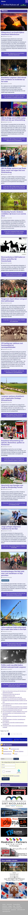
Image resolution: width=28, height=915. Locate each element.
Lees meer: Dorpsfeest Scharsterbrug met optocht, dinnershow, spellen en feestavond (14, 459)
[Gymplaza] (14, 822)
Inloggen (10, 906)
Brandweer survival (7, 751)
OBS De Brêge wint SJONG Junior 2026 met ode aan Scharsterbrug (13, 119)
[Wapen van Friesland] (14, 876)
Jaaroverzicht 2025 (6, 911)
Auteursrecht (9, 904)
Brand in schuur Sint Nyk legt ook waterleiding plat (14, 699)
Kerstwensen (13, 909)
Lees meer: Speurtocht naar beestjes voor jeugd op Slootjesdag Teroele (14, 503)
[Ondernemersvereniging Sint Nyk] (14, 801)
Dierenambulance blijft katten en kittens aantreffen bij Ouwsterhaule (13, 259)
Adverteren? (4, 906)
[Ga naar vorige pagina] (3, 734)
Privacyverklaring (16, 904)
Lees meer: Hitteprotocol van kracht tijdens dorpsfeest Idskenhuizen (14, 54)
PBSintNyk (18, 906)
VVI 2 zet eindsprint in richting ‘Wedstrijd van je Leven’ (15, 711)
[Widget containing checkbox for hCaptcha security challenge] (11, 771)
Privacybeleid (16, 775)
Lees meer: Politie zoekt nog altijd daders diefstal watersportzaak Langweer (14, 685)
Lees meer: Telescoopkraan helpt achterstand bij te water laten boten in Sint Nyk (14, 644)
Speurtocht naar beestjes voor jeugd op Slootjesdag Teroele (12, 486)
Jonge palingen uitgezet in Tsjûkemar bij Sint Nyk (11, 528)
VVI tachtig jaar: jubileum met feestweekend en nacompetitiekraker (12, 345)
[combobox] (7, 759)
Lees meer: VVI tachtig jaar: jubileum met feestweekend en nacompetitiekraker (14, 371)
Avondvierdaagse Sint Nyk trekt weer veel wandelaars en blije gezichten (12, 573)
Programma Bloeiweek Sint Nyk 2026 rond (12, 710)
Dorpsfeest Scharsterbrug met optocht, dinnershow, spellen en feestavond (12, 443)
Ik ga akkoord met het (11, 775)
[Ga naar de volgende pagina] (19, 734)
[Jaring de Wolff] (14, 852)
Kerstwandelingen (7, 753)
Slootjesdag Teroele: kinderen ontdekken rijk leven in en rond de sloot (13, 214)
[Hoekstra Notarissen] (14, 842)
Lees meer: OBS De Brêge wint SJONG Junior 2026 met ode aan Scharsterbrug (14, 139)
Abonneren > (5, 778)
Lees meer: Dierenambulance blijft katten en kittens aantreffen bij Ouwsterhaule (14, 274)
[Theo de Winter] (14, 812)
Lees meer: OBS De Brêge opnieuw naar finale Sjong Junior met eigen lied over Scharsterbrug (14, 187)
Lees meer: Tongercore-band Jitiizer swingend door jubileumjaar (14, 320)
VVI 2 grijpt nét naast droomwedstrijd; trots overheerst (15, 706)
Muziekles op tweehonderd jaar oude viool (12, 697)
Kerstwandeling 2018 (17, 907)
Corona (15, 753)
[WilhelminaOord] (14, 866)
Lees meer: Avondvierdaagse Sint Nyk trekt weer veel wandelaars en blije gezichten (14, 594)
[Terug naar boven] (25, 912)
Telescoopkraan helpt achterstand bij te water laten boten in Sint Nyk (13, 628)
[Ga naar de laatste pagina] (21, 734)
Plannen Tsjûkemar (19, 751)
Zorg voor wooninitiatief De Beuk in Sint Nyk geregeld (15, 708)
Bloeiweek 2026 (5, 580)
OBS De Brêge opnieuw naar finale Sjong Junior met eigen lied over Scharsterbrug (13, 170)
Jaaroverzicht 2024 (21, 909)
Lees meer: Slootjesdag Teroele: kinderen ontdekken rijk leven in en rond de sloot (14, 232)
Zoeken (16, 758)
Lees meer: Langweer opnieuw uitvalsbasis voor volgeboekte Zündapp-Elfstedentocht (14, 415)
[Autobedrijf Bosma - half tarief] (14, 790)
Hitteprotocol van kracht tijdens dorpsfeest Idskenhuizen (12, 33)
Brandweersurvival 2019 (7, 907)
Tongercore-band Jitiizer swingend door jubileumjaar (14, 300)
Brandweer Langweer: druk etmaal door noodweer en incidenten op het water (13, 79)
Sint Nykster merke (14, 749)
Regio (14, 906)
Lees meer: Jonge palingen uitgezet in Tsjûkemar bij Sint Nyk (14, 546)
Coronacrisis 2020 (6, 909)
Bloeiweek (5, 749)
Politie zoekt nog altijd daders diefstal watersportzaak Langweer (13, 666)
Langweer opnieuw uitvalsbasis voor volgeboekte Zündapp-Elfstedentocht (12, 398)
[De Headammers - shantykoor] (14, 890)
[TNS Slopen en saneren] (14, 832)
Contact (4, 904)
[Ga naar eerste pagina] (1, 734)
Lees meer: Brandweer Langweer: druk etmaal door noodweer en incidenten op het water (14, 96)
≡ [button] (26, 1)
